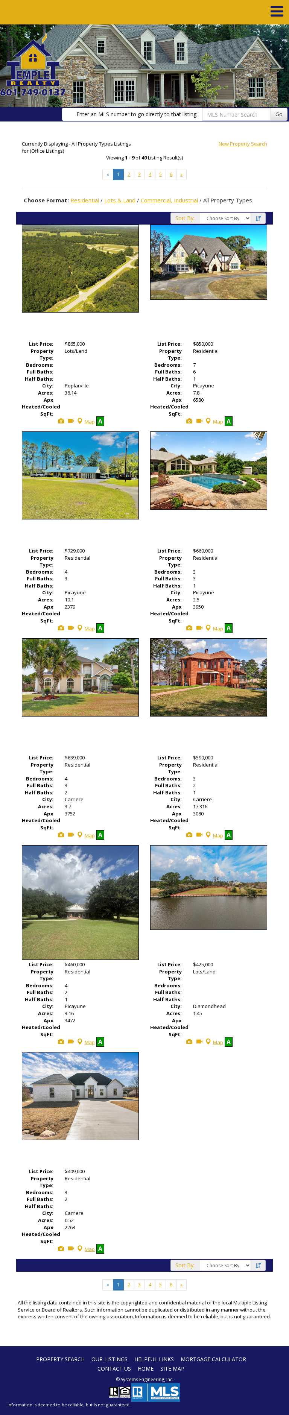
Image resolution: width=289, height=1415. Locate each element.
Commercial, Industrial (169, 200)
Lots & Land (119, 200)
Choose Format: (46, 200)
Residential (84, 200)
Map (90, 421)
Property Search (60, 1359)
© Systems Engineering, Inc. (144, 1379)
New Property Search (243, 143)
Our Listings (109, 1359)
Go (279, 114)
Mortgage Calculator (213, 1359)
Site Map (172, 1368)
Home (146, 1368)
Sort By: (185, 218)
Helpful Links (154, 1359)
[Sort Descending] (258, 218)
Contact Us (114, 1368)
